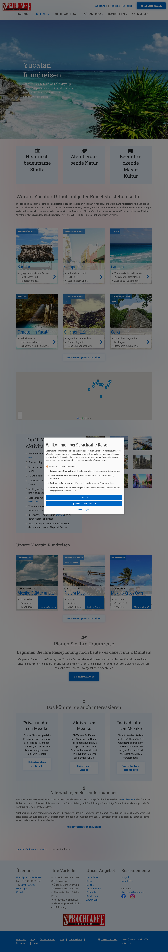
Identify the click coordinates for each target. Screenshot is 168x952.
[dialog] (84, 476)
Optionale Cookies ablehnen (84, 503)
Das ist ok (84, 497)
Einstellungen (83, 509)
